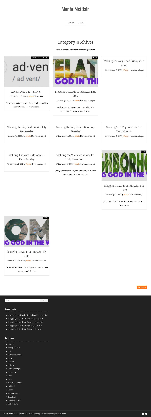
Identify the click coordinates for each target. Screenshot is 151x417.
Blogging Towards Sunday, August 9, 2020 (25, 326)
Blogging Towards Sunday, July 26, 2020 (24, 329)
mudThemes (60, 414)
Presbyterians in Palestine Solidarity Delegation (28, 315)
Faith (10, 376)
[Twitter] (146, 414)
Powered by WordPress (29, 414)
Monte (31, 96)
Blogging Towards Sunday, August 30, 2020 (25, 319)
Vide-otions (13, 404)
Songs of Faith (13, 393)
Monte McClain (76, 9)
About (81, 23)
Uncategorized (14, 400)
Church (11, 358)
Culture (11, 365)
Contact (70, 23)
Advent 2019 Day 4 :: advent (26, 91)
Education (12, 372)
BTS (9, 351)
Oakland (11, 386)
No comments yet (88, 101)
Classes (11, 362)
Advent (11, 344)
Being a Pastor (14, 348)
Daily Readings (14, 369)
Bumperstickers (14, 355)
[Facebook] (143, 414)
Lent (10, 379)
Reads (10, 390)
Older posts (142, 287)
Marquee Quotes (15, 383)
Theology (12, 397)
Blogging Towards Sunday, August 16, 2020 (25, 322)
